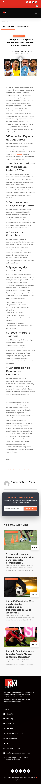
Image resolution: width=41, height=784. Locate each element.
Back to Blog (7, 21)
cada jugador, (18, 154)
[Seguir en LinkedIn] (36, 2)
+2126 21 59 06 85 (13, 748)
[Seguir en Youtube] (33, 2)
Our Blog (9, 719)
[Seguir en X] (27, 2)
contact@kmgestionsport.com (13, 1)
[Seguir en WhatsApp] (37, 6)
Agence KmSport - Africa (22, 51)
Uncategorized (19, 35)
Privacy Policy (11, 738)
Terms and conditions (14, 733)
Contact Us (10, 723)
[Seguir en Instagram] (30, 2)
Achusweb (21, 780)
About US (9, 714)
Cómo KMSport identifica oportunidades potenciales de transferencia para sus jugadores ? (20, 607)
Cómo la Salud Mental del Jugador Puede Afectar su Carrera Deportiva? (20, 654)
